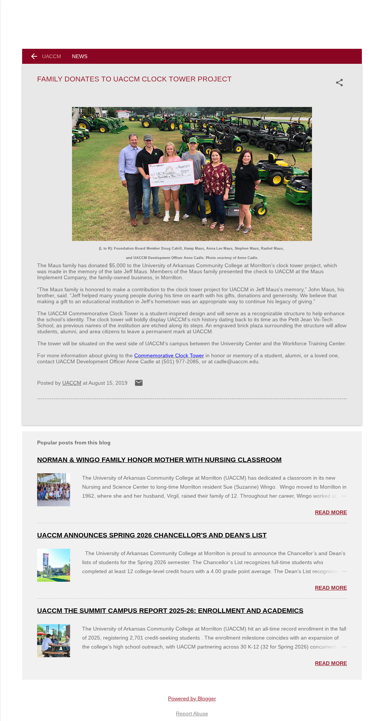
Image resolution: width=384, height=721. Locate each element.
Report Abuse (192, 713)
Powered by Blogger (192, 698)
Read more (331, 512)
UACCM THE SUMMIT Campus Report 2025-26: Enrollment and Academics (170, 610)
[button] (341, 82)
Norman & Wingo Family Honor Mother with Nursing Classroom (159, 460)
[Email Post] (138, 385)
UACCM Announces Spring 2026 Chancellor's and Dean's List (152, 535)
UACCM (51, 56)
